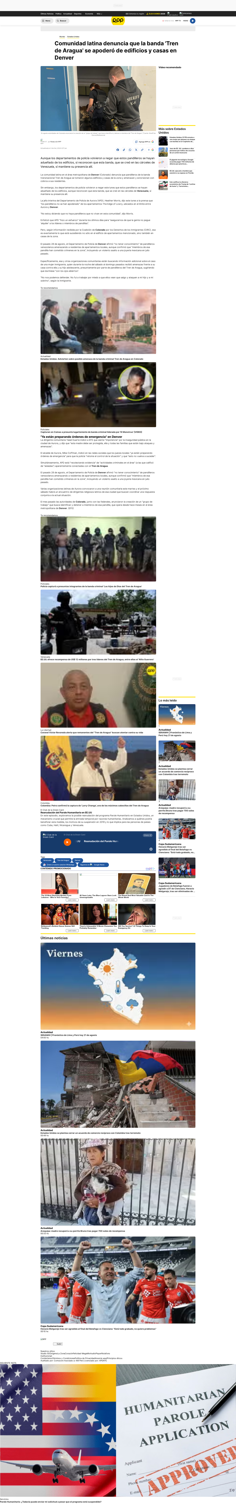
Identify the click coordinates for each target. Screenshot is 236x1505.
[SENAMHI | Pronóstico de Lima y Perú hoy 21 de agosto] (177, 714)
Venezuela (47, 166)
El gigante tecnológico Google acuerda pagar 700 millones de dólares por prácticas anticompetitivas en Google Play (182, 163)
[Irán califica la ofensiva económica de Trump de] (163, 185)
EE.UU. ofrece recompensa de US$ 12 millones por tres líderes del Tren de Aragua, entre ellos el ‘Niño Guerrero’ (97, 659)
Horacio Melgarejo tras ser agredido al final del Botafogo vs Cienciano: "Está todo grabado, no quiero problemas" (98, 1329)
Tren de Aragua (63, 178)
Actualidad (67, 14)
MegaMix (86, 1353)
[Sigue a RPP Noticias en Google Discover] (151, 149)
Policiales (45, 429)
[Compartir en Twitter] (136, 149)
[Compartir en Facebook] (117, 149)
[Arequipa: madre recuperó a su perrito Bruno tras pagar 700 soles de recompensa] (177, 789)
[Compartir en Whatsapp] (130, 149)
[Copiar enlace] (142, 149)
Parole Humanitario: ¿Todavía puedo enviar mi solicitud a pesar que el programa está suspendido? (51, 1502)
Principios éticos (114, 1358)
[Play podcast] (67, 842)
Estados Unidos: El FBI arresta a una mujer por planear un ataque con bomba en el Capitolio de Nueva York (182, 140)
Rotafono (105, 1353)
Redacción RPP (56, 142)
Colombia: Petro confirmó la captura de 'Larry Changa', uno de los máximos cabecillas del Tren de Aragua (95, 805)
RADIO (185, 21)
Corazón (69, 1353)
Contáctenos (46, 1358)
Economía (89, 14)
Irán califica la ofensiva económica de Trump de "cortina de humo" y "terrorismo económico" (182, 185)
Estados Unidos (73, 37)
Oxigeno (53, 1353)
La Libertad (46, 730)
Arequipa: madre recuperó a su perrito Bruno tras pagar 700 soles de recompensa (176, 811)
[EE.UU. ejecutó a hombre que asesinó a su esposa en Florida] (163, 174)
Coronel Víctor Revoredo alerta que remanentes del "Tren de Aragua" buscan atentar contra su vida (92, 732)
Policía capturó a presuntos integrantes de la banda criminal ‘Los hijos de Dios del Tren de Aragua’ (91, 586)
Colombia (45, 803)
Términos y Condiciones (63, 1358)
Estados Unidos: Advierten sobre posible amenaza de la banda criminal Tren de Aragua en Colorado (92, 359)
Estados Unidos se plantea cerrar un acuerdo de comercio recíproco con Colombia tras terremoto (176, 772)
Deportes (77, 14)
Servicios (4, 1499)
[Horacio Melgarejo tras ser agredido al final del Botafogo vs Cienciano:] (177, 829)
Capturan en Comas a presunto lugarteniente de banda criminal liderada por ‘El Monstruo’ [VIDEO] (91, 432)
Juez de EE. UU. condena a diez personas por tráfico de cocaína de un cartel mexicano (182, 150)
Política (58, 14)
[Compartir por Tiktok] (123, 149)
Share (146, 835)
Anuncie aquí (101, 1358)
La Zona (61, 1353)
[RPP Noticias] (118, 20)
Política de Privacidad (85, 1358)
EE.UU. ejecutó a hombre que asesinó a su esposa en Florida (182, 172)
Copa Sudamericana (170, 844)
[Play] (192, 21)
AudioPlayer (95, 1353)
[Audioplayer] (151, 849)
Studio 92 (45, 1353)
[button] (99, 14)
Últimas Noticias (47, 14)
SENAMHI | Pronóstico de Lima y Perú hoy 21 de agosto (69, 1035)
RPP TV (178, 21)
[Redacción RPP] (44, 141)
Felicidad (77, 1353)
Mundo (62, 37)
